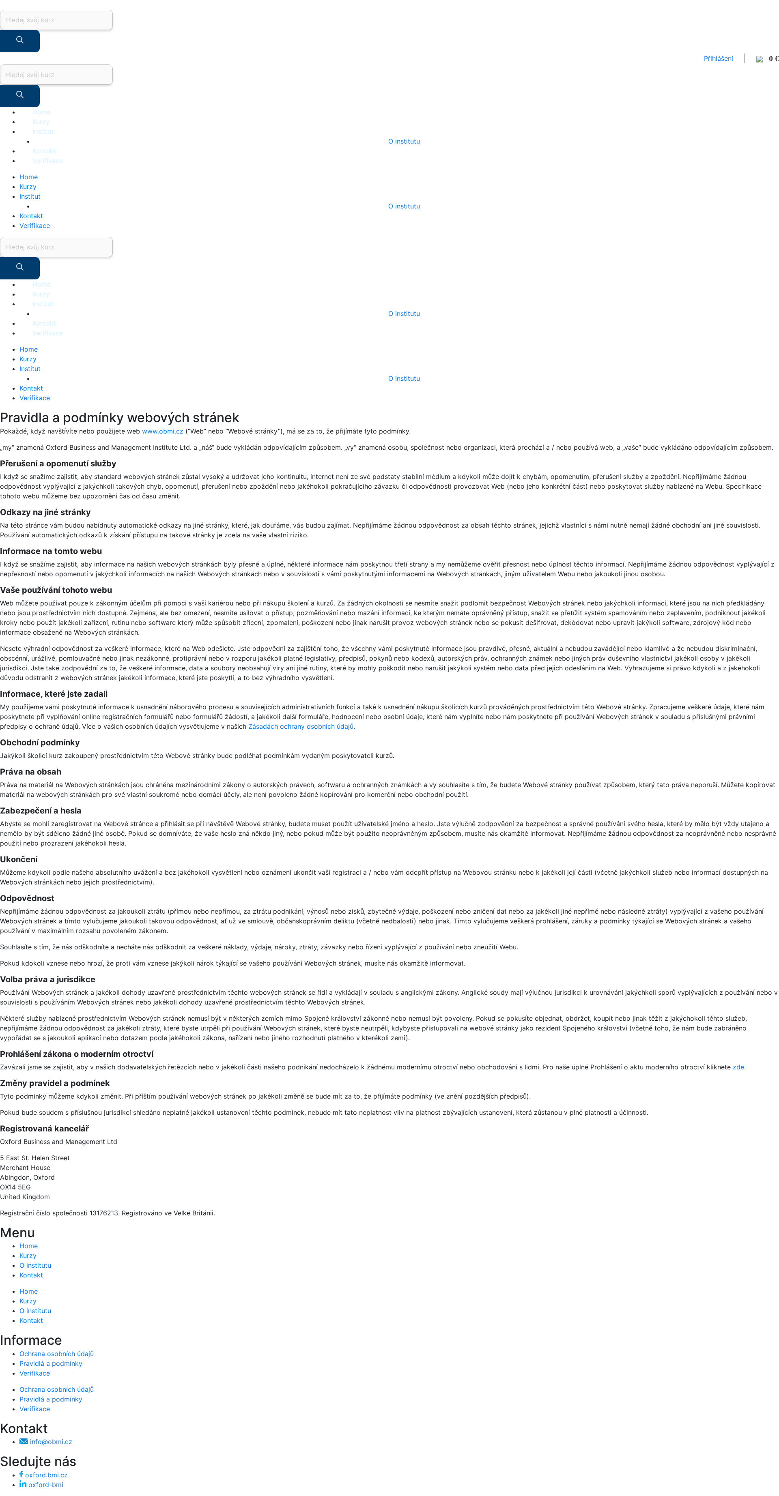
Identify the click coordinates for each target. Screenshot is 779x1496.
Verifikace (47, 161)
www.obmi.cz (162, 431)
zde (738, 1067)
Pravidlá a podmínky (50, 1363)
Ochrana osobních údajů (56, 1354)
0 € (771, 58)
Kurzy (40, 122)
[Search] (20, 41)
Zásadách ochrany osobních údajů (300, 726)
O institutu (404, 141)
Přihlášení (718, 58)
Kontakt (44, 151)
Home (41, 112)
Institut (43, 131)
